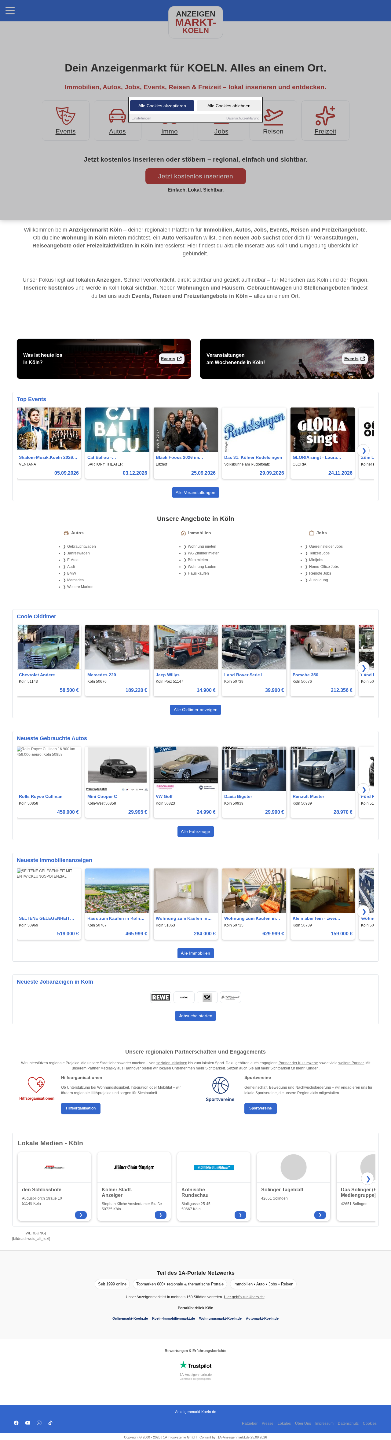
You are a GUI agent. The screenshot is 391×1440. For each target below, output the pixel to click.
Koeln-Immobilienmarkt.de (173, 1318)
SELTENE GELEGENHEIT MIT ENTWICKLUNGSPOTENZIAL (48, 919)
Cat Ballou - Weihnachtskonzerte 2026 (114, 458)
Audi (71, 567)
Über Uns (303, 1423)
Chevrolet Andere (37, 674)
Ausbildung (318, 580)
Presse (267, 1423)
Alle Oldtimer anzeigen (195, 709)
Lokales (284, 1423)
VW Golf (164, 796)
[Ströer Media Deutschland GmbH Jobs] (184, 997)
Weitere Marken (80, 587)
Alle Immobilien (195, 953)
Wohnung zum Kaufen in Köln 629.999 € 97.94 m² (250, 919)
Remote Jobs (320, 573)
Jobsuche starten (195, 1015)
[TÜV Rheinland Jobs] (230, 997)
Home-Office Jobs (324, 567)
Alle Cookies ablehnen (228, 105)
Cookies (370, 1423)
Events (168, 358)
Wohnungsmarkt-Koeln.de (220, 1318)
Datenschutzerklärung (242, 118)
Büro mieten (198, 560)
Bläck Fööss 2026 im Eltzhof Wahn (177, 458)
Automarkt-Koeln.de (262, 1318)
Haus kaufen (198, 573)
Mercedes (75, 580)
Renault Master (308, 796)
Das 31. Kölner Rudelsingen (253, 457)
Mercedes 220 (101, 674)
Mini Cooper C (102, 796)
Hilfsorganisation (81, 1108)
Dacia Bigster (238, 796)
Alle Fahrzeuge (195, 831)
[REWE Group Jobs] (161, 997)
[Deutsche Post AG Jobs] (207, 997)
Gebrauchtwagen (81, 546)
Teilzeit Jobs (319, 553)
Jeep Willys (168, 674)
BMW (71, 573)
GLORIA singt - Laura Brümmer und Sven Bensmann (315, 458)
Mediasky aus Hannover (120, 1068)
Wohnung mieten (202, 546)
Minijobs (316, 560)
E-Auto (73, 560)
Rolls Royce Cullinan (41, 796)
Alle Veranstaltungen (195, 492)
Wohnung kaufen (202, 567)
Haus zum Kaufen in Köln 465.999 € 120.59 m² (113, 919)
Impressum (324, 1423)
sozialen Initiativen (171, 1063)
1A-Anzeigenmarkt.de (196, 1374)
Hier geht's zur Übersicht (244, 1297)
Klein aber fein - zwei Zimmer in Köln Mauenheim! (322, 919)
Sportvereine (260, 1108)
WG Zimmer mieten (204, 553)
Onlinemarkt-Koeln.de (130, 1318)
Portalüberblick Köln (195, 1308)
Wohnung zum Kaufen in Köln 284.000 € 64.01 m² (181, 919)
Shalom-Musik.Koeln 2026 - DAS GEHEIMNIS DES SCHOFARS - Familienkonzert (47, 458)
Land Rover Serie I (243, 674)
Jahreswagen (78, 553)
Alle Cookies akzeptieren (162, 105)
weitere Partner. (351, 1063)
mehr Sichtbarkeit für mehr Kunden (290, 1068)
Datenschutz (348, 1423)
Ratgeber (250, 1423)
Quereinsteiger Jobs (326, 546)
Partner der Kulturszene (298, 1063)
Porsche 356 (305, 674)
